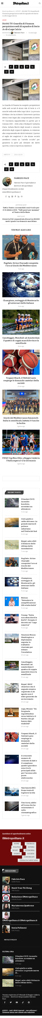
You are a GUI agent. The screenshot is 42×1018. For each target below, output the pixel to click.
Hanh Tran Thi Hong (22, 888)
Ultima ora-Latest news (28, 860)
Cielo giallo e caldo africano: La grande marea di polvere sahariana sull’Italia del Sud (29, 525)
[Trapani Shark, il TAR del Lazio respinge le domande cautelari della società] (21, 362)
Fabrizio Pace (21, 178)
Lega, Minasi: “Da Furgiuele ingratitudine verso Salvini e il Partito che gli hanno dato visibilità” (29, 716)
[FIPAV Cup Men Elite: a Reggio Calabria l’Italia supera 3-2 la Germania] (21, 442)
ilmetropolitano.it (8, 11)
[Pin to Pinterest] (27, 67)
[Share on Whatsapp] (6, 72)
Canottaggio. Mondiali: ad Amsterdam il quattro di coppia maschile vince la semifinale (21, 340)
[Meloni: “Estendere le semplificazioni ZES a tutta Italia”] (12, 601)
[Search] (39, 3)
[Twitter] (10, 1002)
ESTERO (31, 847)
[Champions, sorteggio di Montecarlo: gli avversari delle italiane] (21, 284)
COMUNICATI (29, 857)
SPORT (18, 11)
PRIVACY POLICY (10, 940)
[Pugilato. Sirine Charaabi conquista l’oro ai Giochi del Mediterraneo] (21, 247)
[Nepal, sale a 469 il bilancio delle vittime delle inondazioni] (12, 544)
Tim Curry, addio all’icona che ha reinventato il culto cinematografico (28, 808)
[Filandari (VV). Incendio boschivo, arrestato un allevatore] (12, 502)
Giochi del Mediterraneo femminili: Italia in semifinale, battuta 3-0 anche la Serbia (21, 420)
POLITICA (17, 847)
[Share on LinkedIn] (32, 67)
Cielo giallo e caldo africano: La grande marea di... (27, 970)
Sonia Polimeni (19, 928)
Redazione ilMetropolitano (25, 897)
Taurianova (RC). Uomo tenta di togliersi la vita (28, 790)
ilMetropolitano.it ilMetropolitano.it (19, 920)
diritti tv (7, 154)
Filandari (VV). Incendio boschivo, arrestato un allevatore (28, 504)
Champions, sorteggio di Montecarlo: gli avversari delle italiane (28, 583)
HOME (16, 844)
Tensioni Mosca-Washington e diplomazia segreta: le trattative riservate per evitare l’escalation (28, 643)
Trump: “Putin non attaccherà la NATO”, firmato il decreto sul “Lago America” (29, 620)
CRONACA (30, 844)
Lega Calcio (18, 154)
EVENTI (17, 854)
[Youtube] (16, 1002)
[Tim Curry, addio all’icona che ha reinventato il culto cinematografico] (12, 806)
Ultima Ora (8, 952)
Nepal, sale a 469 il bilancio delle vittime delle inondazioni (28, 545)
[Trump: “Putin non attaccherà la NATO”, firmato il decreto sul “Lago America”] (12, 618)
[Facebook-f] (4, 1002)
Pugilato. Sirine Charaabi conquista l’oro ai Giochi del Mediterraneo (29, 563)
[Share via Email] (12, 72)
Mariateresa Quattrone (23, 906)
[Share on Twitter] (21, 67)
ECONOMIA (29, 850)
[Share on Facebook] (16, 67)
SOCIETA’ (30, 854)
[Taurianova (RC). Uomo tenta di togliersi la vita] (12, 791)
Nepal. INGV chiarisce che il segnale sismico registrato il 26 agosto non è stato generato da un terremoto (29, 691)
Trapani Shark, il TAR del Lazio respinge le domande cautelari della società (21, 380)
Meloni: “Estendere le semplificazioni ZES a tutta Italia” (28, 601)
